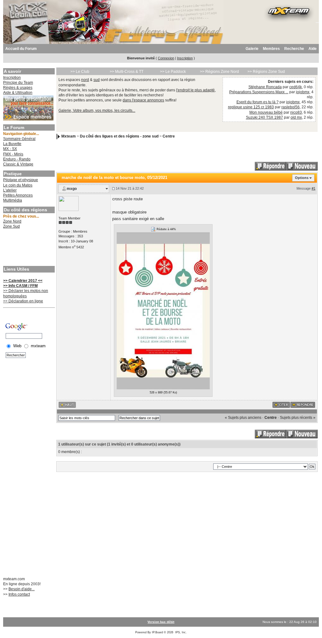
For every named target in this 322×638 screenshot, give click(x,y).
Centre (169, 136)
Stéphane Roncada (265, 87)
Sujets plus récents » (297, 417)
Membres (271, 48)
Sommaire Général (19, 139)
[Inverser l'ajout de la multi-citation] (281, 404)
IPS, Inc (180, 632)
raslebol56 (290, 107)
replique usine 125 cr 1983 (251, 107)
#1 (313, 188)
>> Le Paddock (173, 71)
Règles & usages (17, 87)
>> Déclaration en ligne (23, 301)
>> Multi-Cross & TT (126, 71)
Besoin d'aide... (21, 589)
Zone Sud (11, 226)
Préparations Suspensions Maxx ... (258, 92)
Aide (312, 48)
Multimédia (12, 200)
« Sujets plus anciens (243, 417)
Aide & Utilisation (17, 92)
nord (85, 80)
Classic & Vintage (18, 164)
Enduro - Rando (17, 159)
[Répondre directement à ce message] (302, 404)
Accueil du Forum (21, 48)
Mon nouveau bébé (266, 112)
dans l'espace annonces (143, 100)
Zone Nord (12, 221)
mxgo (72, 189)
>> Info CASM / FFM (20, 286)
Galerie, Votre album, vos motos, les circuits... (96, 110)
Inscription (185, 58)
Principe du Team (18, 82)
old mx (296, 117)
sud (96, 80)
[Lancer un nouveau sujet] (302, 166)
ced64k (295, 87)
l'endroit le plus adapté (195, 90)
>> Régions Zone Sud (266, 71)
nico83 (296, 112)
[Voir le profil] (68, 203)
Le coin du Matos (17, 185)
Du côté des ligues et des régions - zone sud (119, 136)
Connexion (166, 58)
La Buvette (12, 144)
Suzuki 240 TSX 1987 (264, 117)
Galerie (252, 48)
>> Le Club (79, 71)
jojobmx (302, 92)
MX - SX (10, 149)
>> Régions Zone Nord (219, 71)
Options (301, 178)
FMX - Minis (13, 154)
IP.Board (157, 632)
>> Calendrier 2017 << (22, 280)
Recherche (294, 48)
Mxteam (68, 136)
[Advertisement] (28, 248)
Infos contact (19, 594)
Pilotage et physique (20, 180)
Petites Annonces (18, 195)
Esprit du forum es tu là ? (257, 102)
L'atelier (10, 190)
